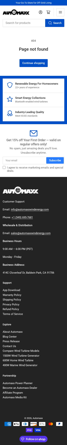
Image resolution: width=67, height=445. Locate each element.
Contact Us (9, 346)
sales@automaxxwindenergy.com (31, 233)
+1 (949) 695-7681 (22, 217)
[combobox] (33, 23)
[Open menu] (60, 12)
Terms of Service (13, 314)
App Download (11, 290)
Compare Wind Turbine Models (21, 350)
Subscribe (55, 160)
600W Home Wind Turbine (18, 360)
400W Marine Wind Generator (20, 365)
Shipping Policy (12, 299)
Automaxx (38, 418)
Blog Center (10, 336)
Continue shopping (33, 63)
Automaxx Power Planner (18, 383)
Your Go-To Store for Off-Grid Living (33, 2)
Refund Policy (11, 309)
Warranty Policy (12, 295)
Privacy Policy (11, 304)
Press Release (11, 341)
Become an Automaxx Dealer (20, 387)
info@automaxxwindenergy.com (30, 209)
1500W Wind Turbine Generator (21, 355)
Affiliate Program (13, 392)
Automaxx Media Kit (15, 397)
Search (57, 23)
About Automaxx (13, 331)
